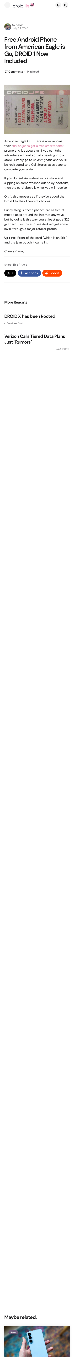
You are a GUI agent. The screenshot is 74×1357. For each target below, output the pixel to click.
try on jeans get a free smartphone (38, 146)
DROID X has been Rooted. (30, 316)
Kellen (19, 25)
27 (14, 71)
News (13, 1332)
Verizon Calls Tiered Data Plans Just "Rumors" (34, 339)
